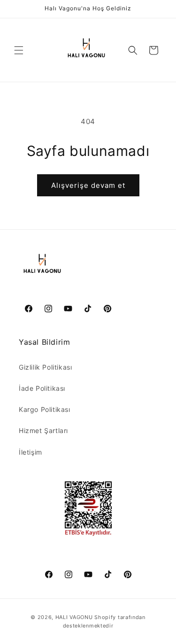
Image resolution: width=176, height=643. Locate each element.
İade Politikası (42, 388)
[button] (18, 50)
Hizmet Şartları (43, 430)
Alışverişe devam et (88, 185)
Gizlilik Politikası (45, 367)
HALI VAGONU (74, 617)
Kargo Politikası (44, 409)
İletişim (30, 452)
